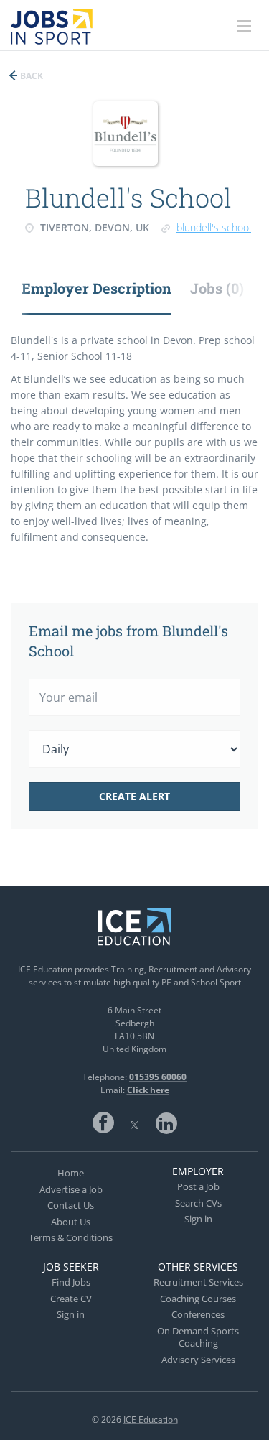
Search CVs (198, 1203)
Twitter (135, 1122)
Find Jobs (71, 1282)
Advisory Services (198, 1359)
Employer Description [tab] (96, 288)
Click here (148, 1090)
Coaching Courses (198, 1298)
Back (30, 76)
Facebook (103, 1122)
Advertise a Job (71, 1189)
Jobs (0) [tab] (217, 288)
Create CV (71, 1298)
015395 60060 (158, 1077)
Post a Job (198, 1186)
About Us (70, 1221)
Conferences (198, 1314)
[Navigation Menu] (244, 26)
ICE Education (150, 1419)
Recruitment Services (198, 1282)
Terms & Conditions (71, 1237)
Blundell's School (213, 227)
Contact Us (70, 1205)
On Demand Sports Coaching (198, 1337)
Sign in (198, 1218)
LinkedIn (166, 1122)
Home (70, 1172)
